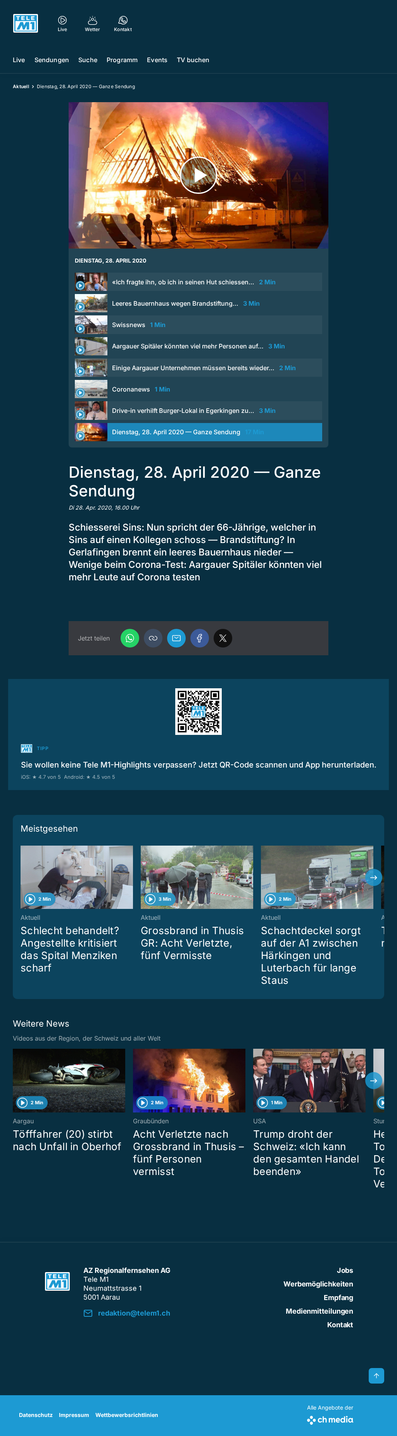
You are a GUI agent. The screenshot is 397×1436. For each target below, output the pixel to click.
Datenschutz (36, 1415)
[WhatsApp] (130, 638)
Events (157, 60)
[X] (223, 638)
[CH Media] (330, 1418)
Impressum (74, 1415)
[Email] (176, 638)
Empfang (338, 1297)
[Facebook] (199, 638)
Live (19, 60)
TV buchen (193, 60)
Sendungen (52, 60)
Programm (122, 60)
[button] (153, 638)
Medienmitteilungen (319, 1311)
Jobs (345, 1270)
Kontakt (340, 1325)
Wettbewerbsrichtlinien (126, 1415)
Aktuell (21, 86)
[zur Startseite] (25, 23)
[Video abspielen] (198, 175)
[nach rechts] (373, 877)
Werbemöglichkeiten (318, 1284)
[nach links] (23, 877)
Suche (87, 60)
